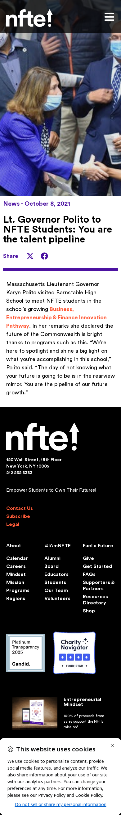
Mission (15, 582)
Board (51, 566)
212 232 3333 (19, 473)
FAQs (89, 574)
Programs (17, 590)
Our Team (56, 590)
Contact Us (19, 508)
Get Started (97, 566)
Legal (12, 524)
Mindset (16, 574)
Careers (16, 566)
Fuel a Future (98, 545)
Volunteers (57, 598)
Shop (89, 610)
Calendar (17, 558)
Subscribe (18, 516)
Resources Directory (95, 599)
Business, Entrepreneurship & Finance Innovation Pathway (56, 317)
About (13, 545)
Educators (56, 574)
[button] (30, 256)
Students (55, 582)
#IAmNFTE (57, 545)
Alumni (52, 558)
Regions (15, 598)
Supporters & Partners (98, 585)
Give (88, 558)
